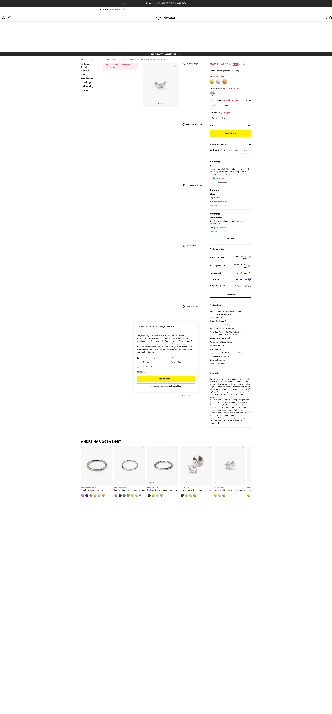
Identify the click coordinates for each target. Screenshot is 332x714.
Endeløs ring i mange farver (93, 490)
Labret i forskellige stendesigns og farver (196, 490)
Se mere (230, 238)
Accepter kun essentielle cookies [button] (166, 386)
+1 (140, 495)
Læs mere (186, 395)
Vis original (222, 182)
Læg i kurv (230, 133)
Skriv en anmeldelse (246, 151)
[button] (160, 85)
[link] (212, 81)
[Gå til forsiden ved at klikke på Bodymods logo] (168, 17)
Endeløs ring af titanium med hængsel (162, 490)
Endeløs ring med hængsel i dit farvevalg (129, 490)
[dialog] (166, 357)
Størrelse (247, 100)
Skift (249, 125)
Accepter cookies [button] (166, 379)
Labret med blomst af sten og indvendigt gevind (229, 490)
